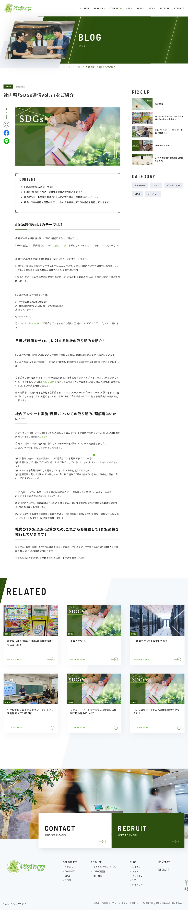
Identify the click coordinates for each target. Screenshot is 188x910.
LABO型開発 (99, 871)
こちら (42, 436)
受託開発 (98, 876)
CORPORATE (70, 861)
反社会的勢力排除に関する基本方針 (170, 903)
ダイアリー (153, 193)
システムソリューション (105, 867)
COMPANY (114, 8)
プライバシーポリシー (120, 903)
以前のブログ (59, 245)
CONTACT (179, 8)
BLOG (139, 8)
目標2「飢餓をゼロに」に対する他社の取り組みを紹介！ (53, 192)
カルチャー (140, 185)
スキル (156, 185)
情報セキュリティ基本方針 (142, 903)
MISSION (84, 8)
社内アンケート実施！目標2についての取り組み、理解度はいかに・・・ (62, 197)
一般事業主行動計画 (100, 903)
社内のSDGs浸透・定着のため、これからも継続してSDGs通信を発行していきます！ (67, 202)
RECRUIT (164, 8)
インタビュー (173, 185)
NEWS (152, 8)
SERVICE (98, 8)
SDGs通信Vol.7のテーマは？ (40, 186)
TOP (70, 67)
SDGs (129, 8)
